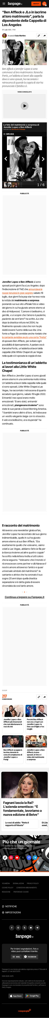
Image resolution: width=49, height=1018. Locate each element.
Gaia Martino (20, 35)
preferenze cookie (21, 892)
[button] (44, 35)
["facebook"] (29, 857)
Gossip (4, 690)
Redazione (6, 892)
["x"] (23, 857)
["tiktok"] (5, 857)
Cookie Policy (7, 888)
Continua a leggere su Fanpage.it (24, 597)
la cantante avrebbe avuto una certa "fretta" (24, 337)
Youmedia (6, 883)
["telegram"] (35, 857)
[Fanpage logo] (15, 3)
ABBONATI (36, 3)
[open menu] (3, 4)
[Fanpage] (24, 936)
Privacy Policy (33, 883)
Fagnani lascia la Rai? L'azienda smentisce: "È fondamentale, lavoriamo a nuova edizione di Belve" (22, 809)
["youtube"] (17, 857)
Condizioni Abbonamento (26, 888)
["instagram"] (11, 857)
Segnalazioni (18, 883)
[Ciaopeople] (24, 1011)
